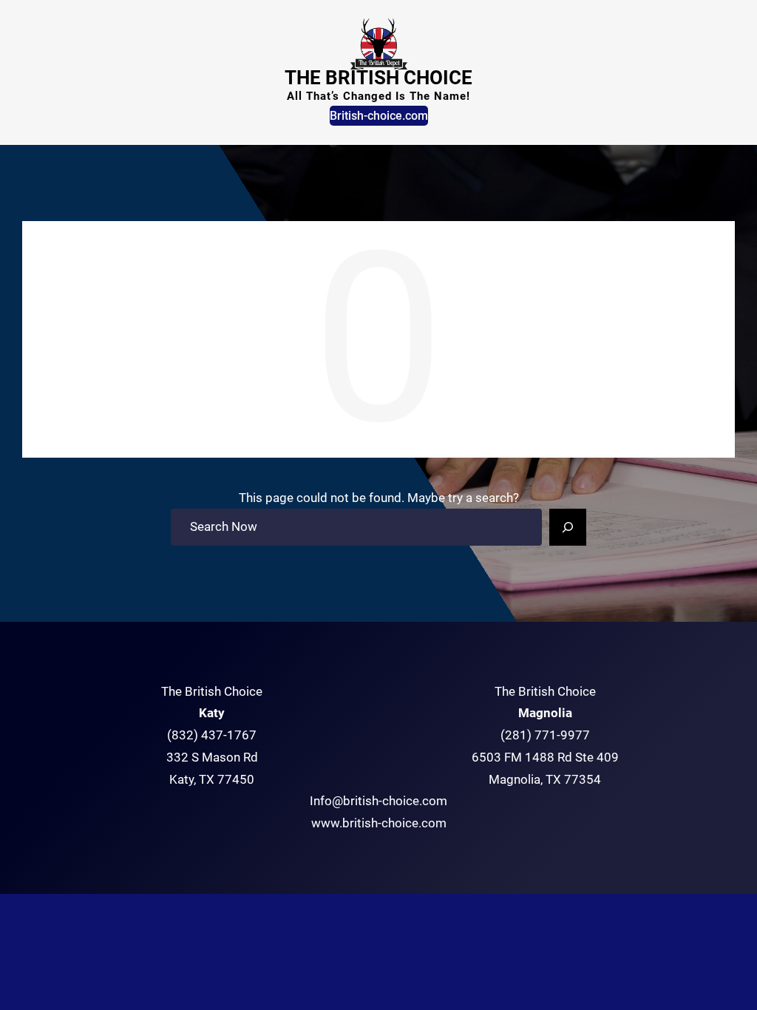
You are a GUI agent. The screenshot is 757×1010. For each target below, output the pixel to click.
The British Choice (378, 78)
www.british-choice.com (379, 823)
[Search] (567, 527)
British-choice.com (379, 116)
